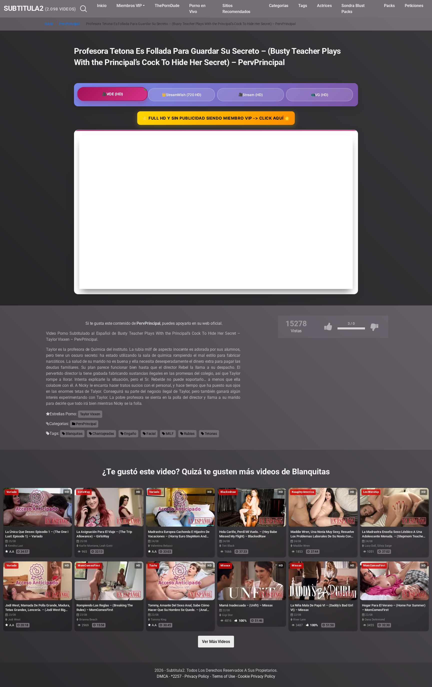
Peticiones (414, 5)
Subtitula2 (40, 8)
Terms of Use (223, 676)
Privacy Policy (196, 676)
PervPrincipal (69, 24)
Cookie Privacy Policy (256, 676)
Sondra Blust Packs (353, 8)
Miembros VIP (129, 5)
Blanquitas (73, 434)
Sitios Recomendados (236, 8)
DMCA (162, 676)
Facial (151, 434)
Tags (302, 5)
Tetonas (210, 434)
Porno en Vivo (197, 8)
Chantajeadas (103, 434)
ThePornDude (167, 5)
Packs (389, 5)
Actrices (324, 5)
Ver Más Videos (216, 641)
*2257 (176, 676)
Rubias (188, 434)
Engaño (130, 434)
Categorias (278, 5)
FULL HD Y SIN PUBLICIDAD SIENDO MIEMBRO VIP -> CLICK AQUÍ (216, 118)
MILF (169, 434)
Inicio (102, 5)
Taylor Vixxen (90, 414)
